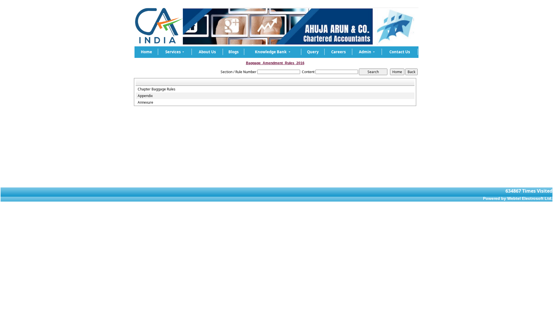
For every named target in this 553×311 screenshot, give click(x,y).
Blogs (233, 51)
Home (146, 51)
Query (313, 51)
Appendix (145, 96)
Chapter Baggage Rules (156, 89)
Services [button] (173, 51)
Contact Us (399, 51)
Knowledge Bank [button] (271, 51)
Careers (338, 51)
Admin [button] (365, 51)
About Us (207, 51)
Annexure (145, 102)
